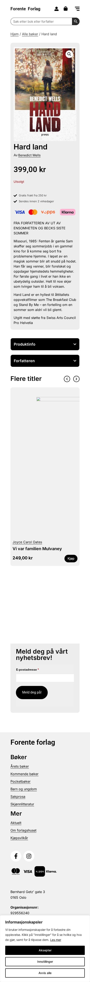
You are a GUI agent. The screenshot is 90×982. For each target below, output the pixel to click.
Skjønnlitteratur (22, 804)
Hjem (14, 34)
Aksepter (45, 950)
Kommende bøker (24, 774)
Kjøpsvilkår (19, 838)
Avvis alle (45, 973)
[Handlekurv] (66, 8)
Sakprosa (17, 796)
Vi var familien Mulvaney (37, 548)
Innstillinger (45, 961)
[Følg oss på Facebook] (15, 856)
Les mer (55, 940)
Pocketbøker (20, 781)
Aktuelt (15, 823)
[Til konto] (56, 9)
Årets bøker (19, 766)
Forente (25, 8)
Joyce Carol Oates (27, 542)
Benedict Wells (29, 155)
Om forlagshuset (23, 830)
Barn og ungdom (23, 789)
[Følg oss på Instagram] (28, 856)
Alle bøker (30, 34)
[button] (77, 9)
